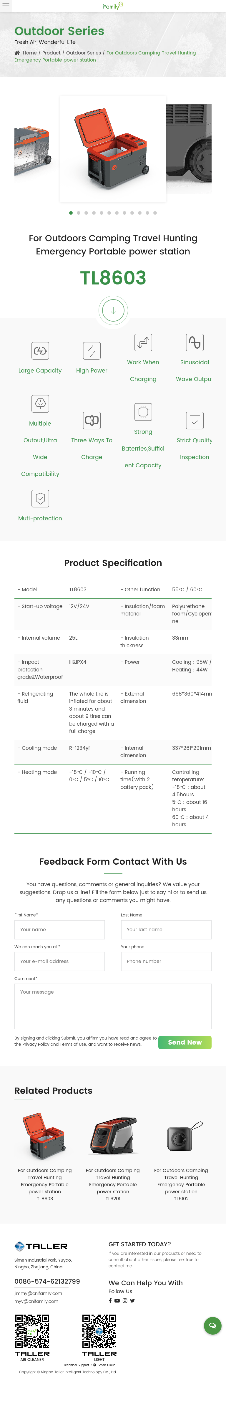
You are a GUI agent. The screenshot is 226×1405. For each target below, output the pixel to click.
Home (30, 53)
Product (51, 53)
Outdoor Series (83, 53)
